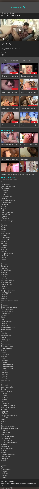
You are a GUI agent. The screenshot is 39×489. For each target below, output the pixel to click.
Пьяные (4, 192)
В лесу (3, 389)
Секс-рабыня (6, 381)
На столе (4, 401)
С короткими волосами (9, 428)
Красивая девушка (8, 200)
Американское (6, 284)
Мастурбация (6, 202)
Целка (3, 223)
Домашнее (5, 182)
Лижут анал (5, 432)
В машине (4, 393)
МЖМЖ (3, 422)
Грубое (3, 467)
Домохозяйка (6, 336)
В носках (4, 418)
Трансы (3, 453)
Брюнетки (4, 463)
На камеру (5, 446)
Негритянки (5, 457)
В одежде (4, 264)
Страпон (4, 286)
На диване (5, 397)
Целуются (4, 323)
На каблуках (5, 325)
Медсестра (5, 239)
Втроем (4, 278)
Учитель (4, 249)
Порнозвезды (6, 215)
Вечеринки (5, 256)
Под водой (5, 403)
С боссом (4, 371)
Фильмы (4, 225)
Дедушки (4, 299)
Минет (3, 461)
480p (3, 55)
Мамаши (4, 450)
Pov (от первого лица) (9, 416)
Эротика (4, 206)
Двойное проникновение (10, 301)
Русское (4, 241)
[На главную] (16, 7)
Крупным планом (7, 311)
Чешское (4, 260)
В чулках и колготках (9, 180)
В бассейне (5, 385)
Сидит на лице (6, 321)
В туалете (5, 303)
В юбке (3, 358)
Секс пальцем (6, 344)
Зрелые (3, 258)
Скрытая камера (7, 221)
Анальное (4, 430)
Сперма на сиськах (8, 455)
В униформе (5, 237)
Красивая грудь (6, 196)
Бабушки (4, 297)
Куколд (3, 332)
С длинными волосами (9, 307)
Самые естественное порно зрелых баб (29, 76)
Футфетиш (5, 412)
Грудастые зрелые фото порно (29, 125)
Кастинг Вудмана (7, 280)
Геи (2, 211)
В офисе (4, 395)
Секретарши (5, 233)
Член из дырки (6, 348)
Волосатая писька (8, 407)
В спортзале (5, 305)
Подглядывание (7, 213)
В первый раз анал (8, 291)
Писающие (5, 219)
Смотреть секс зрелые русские (10, 125)
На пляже (4, 360)
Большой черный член (9, 442)
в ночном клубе (7, 387)
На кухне (4, 399)
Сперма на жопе (7, 366)
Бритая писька (6, 391)
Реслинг (4, 334)
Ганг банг (4, 414)
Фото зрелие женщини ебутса (29, 92)
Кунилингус (5, 268)
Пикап (3, 227)
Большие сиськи (7, 448)
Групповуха (5, 188)
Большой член (6, 440)
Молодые (4, 190)
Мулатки (4, 471)
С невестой (5, 288)
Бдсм (3, 231)
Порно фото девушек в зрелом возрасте (10, 76)
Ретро (3, 247)
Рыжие (3, 477)
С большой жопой (8, 436)
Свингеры (4, 235)
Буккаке (4, 377)
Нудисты (4, 217)
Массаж (4, 475)
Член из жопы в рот (8, 327)
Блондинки (5, 459)
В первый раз (6, 270)
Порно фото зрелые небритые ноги (10, 92)
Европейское (6, 329)
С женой (4, 342)
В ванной (4, 194)
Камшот (4, 465)
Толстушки (5, 424)
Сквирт (3, 319)
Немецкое (4, 295)
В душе (3, 208)
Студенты (4, 266)
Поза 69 (4, 315)
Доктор (4, 356)
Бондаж (4, 409)
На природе (5, 184)
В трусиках (5, 354)
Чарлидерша (5, 340)
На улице (4, 204)
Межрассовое (6, 469)
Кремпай (4, 444)
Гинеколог (5, 373)
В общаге (4, 379)
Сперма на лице (7, 364)
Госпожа (4, 375)
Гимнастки (5, 262)
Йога (3, 317)
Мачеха (4, 362)
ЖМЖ (3, 420)
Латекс (3, 352)
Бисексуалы (5, 438)
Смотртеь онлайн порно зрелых (10, 109)
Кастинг (4, 243)
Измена (4, 272)
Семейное (4, 274)
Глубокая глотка (7, 309)
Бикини (3, 350)
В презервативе (7, 346)
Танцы (3, 229)
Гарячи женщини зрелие (29, 109)
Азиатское (5, 434)
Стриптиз (4, 198)
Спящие (4, 276)
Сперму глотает (7, 368)
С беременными (7, 254)
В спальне (5, 383)
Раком (3, 338)
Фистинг (4, 252)
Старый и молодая (8, 426)
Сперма (4, 245)
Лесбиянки (5, 473)
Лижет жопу (5, 313)
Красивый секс (6, 282)
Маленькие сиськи (8, 405)
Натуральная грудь (8, 186)
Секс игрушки (6, 293)
